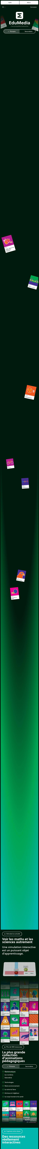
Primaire (11, 1066)
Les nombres (9, 1075)
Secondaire (28, 1066)
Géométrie (8, 1078)
